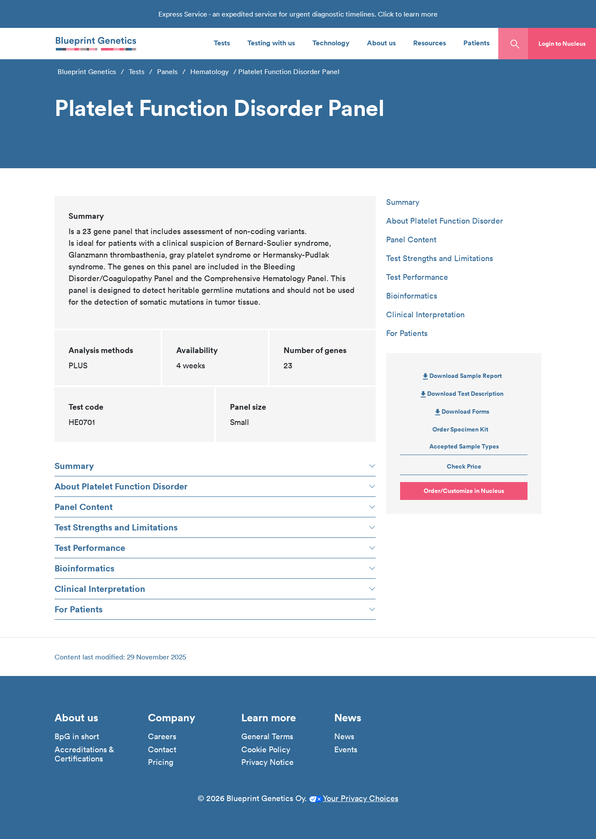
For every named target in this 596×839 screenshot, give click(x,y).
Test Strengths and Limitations (116, 527)
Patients (476, 42)
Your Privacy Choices (360, 798)
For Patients (79, 609)
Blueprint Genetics (87, 71)
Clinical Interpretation (100, 588)
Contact (162, 749)
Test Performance (90, 548)
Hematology (209, 71)
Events (345, 749)
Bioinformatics (84, 568)
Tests (222, 42)
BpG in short (77, 736)
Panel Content (84, 507)
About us (381, 42)
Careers (162, 736)
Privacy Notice (267, 762)
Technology (330, 42)
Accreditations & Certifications (84, 754)
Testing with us (271, 42)
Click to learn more (408, 14)
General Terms (267, 736)
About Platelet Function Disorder (121, 486)
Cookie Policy (265, 749)
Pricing (160, 762)
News (344, 736)
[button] (562, 43)
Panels (167, 71)
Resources (429, 42)
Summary (74, 466)
